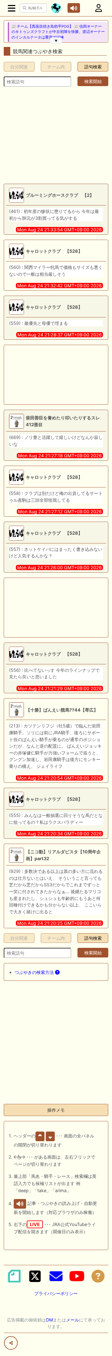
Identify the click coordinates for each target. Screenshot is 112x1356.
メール (72, 1319)
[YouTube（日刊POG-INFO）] (76, 1276)
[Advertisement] (56, 135)
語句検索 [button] (93, 66)
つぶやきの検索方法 (35, 972)
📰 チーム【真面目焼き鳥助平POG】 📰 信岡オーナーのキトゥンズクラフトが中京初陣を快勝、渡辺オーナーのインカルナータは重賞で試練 (58, 31)
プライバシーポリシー (56, 1293)
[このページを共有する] (11, 1343)
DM (49, 1319)
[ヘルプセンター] (98, 1276)
